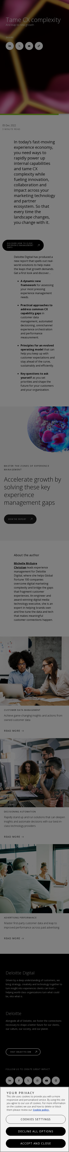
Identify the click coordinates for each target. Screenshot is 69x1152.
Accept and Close (35, 1143)
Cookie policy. (41, 1109)
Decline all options (35, 1131)
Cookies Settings (36, 1119)
